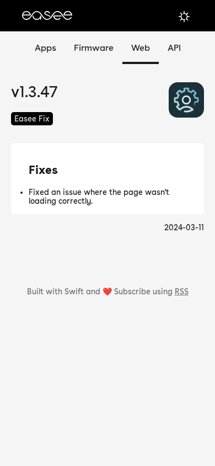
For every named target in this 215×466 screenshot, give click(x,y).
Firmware (94, 48)
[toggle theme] (184, 16)
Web (140, 48)
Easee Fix (32, 118)
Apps (45, 48)
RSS (182, 291)
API (174, 48)
